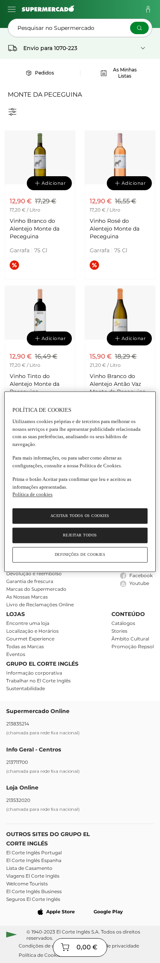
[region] (80, 481)
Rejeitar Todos (80, 535)
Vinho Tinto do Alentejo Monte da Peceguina (34, 384)
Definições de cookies (80, 554)
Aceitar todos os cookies (80, 516)
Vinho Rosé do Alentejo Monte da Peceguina (114, 228)
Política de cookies (32, 495)
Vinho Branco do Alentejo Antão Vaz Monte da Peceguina (118, 384)
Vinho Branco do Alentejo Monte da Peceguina (34, 228)
